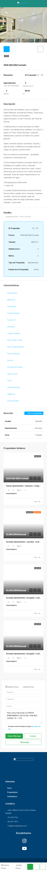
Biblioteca (11, 300)
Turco (9, 381)
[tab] (7, 49)
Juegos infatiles (13, 333)
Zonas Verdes (13, 401)
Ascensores (12, 293)
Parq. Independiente (15, 347)
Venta (6, 56)
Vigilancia (11, 394)
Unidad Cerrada (13, 387)
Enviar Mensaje (14, 736)
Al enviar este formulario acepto (24, 727)
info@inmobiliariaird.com (17, 826)
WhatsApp (24, 742)
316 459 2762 (13, 817)
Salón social (12, 374)
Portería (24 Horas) (15, 367)
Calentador (11, 306)
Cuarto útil (11, 320)
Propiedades (12, 792)
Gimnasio (11, 327)
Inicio (9, 788)
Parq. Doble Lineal (14, 340)
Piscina (10, 360)
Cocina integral (13, 313)
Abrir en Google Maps (34, 413)
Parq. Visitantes (13, 354)
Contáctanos (12, 796)
